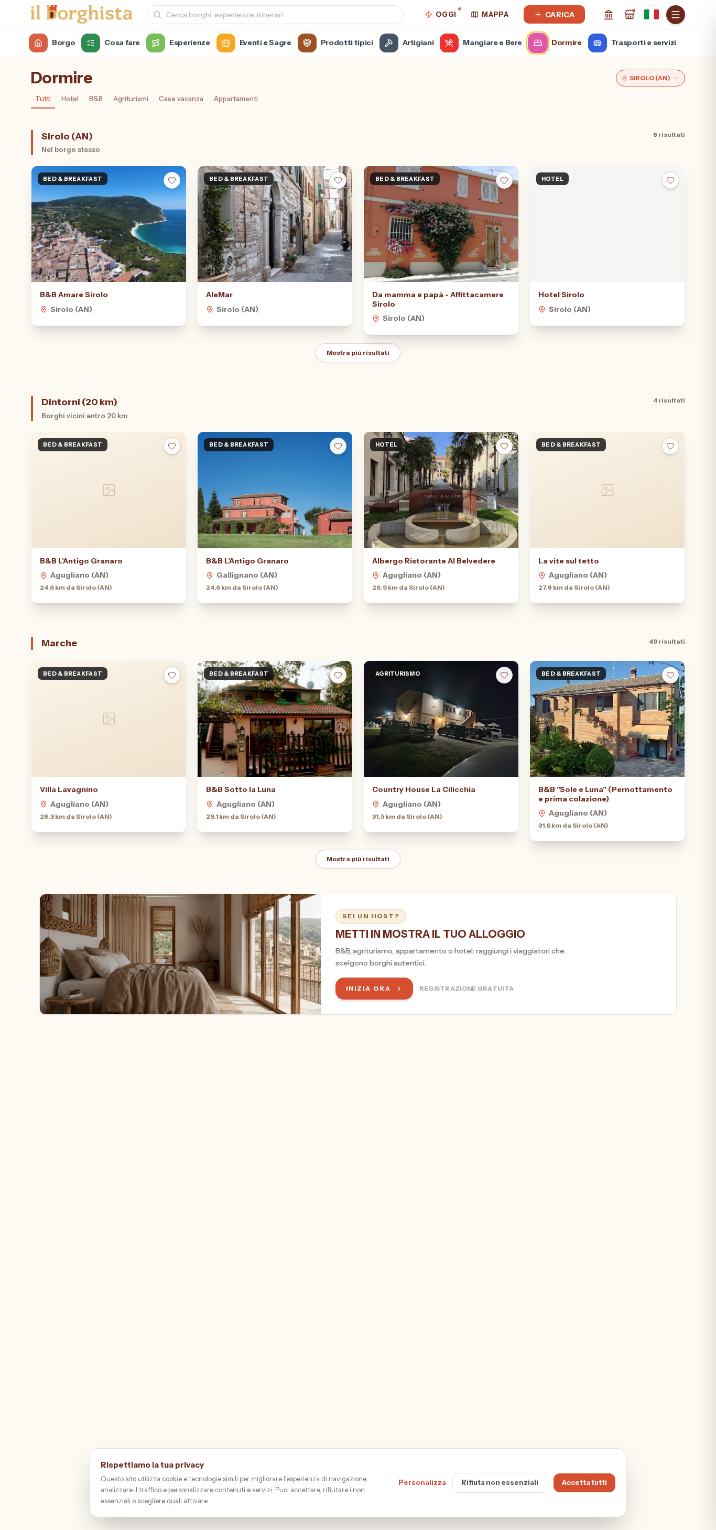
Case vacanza (181, 98)
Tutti (43, 98)
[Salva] (172, 180)
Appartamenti (236, 98)
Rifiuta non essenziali (499, 1482)
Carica (559, 14)
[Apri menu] (675, 14)
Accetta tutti (584, 1482)
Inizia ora (368, 988)
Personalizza (422, 1482)
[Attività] (629, 14)
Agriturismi (130, 98)
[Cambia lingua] (651, 14)
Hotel (70, 98)
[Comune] (608, 14)
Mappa (495, 14)
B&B (96, 98)
